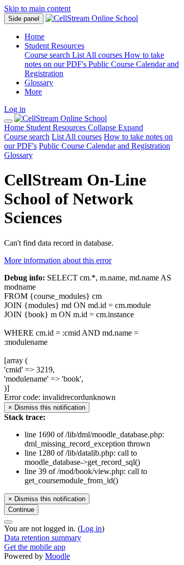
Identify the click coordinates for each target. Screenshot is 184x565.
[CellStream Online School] (60, 118)
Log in (15, 109)
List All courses (77, 136)
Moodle (57, 556)
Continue (21, 509)
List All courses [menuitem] (98, 55)
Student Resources (84, 127)
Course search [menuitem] (48, 55)
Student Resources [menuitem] (54, 45)
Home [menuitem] (34, 36)
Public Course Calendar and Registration (104, 146)
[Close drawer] (8, 121)
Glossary (18, 155)
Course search (27, 136)
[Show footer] (8, 522)
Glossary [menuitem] (39, 82)
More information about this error (57, 260)
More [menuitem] (33, 91)
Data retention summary (42, 537)
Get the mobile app (34, 547)
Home (15, 127)
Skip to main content (37, 8)
